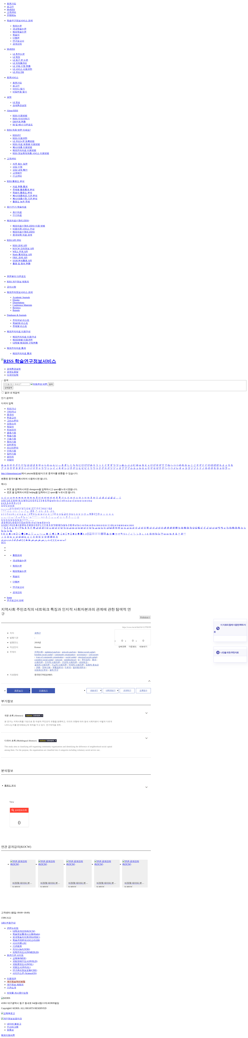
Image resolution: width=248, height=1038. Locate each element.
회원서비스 (12, 77)
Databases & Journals (16, 315)
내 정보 (16, 102)
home (9, 597)
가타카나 (11, 411)
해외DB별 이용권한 (23, 340)
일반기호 (11, 454)
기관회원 (17, 946)
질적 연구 (54, 670)
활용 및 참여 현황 (21, 263)
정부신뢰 (46, 667)
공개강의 (17, 44)
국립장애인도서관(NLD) (25, 961)
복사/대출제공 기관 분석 (25, 195)
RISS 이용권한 (20, 138)
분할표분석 (58, 667)
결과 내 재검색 (12, 392)
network (58, 660)
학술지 (16, 35)
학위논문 (17, 26)
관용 (38, 667)
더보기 (146, 713)
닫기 (3, 542)
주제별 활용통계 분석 (23, 189)
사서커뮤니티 (19, 943)
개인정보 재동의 (15, 984)
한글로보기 (145, 617)
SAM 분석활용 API (22, 260)
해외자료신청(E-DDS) (18, 220)
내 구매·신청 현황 (22, 66)
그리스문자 (12, 420)
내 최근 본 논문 (20, 60)
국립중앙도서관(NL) (23, 964)
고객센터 (11, 12)
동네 (94, 660)
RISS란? (17, 135)
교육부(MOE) (19, 958)
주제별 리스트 (20, 326)
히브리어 (11, 429)
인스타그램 (12, 1027)
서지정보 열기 (149, 681)
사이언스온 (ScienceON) (25, 973)
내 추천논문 (19, 54)
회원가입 (11, 3)
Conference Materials (22, 305)
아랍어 (10, 460)
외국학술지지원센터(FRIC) (26, 937)
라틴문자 (11, 445)
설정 (9, 97)
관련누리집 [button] (12, 928)
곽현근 (37, 633)
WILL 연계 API (20, 251)
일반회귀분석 (79, 667)
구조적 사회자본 (69, 662)
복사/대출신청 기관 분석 (25, 198)
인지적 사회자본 (52, 662)
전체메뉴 (11, 15)
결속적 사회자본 (42, 665)
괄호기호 (11, 432)
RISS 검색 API (20, 245)
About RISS (12, 110)
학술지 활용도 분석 (22, 192)
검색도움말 (12, 372)
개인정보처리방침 (16, 981)
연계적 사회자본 (76, 665)
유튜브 (10, 1030)
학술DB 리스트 (20, 323)
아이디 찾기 (19, 89)
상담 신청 (17, 167)
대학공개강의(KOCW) (24, 931)
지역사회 (38, 652)
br (79, 660)
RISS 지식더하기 (21, 118)
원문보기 (18, 691)
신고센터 (17, 176)
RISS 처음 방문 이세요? (19, 130)
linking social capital (86, 652)
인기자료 (17, 215)
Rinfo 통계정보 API (22, 254)
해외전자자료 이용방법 (24, 150)
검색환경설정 (19, 105)
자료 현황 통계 (20, 186)
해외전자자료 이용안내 (18, 331)
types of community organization (50, 657)
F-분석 (68, 667)
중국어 (10, 414)
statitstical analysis (52, 652)
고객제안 (17, 173)
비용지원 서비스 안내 (23, 229)
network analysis (69, 652)
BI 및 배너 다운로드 (23, 124)
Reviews (17, 307)
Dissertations (18, 302)
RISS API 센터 (14, 240)
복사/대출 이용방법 (22, 147)
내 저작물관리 (20, 63)
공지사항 (11, 287)
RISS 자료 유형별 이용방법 (26, 144)
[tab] (10, 785)
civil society (94, 654)
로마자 (10, 457)
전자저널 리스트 (21, 320)
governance (82, 654)
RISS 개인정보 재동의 (18, 281)
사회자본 (38, 662)
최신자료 (17, 212)
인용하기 (43, 691)
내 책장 (16, 57)
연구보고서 (18, 41)
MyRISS (11, 9)
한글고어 (11, 417)
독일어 (10, 426)
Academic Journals (21, 297)
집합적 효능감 (92, 665)
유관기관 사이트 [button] (15, 955)
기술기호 (11, 439)
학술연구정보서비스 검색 (20, 20)
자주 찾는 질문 (20, 164)
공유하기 (127, 690)
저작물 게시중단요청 (17, 993)
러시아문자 (12, 448)
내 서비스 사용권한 (22, 69)
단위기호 (11, 451)
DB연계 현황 (19, 121)
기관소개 (11, 987)
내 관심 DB (18, 72)
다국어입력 (12, 375)
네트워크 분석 (41, 670)
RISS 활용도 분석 (15, 181)
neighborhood (70, 660)
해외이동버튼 (8, 1035)
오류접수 (143, 690)
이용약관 (11, 978)
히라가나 (11, 408)
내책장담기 (111, 690)
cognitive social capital (43, 660)
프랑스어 (11, 423)
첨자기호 (11, 442)
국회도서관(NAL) (21, 967)
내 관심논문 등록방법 (23, 141)
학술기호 (11, 435)
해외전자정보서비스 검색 (20, 292)
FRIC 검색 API (20, 257)
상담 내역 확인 (20, 170)
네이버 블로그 (14, 1024)
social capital (70, 657)
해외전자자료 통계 (16, 348)
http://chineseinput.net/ (11, 473)
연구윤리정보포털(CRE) (25, 970)
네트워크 (83, 662)
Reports (16, 310)
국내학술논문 (19, 29)
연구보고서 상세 (15, 600)
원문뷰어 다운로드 (16, 276)
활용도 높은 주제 (21, 201)
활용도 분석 (10, 785)
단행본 (16, 38)
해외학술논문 (19, 32)
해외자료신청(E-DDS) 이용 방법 (29, 226)
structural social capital (87, 657)
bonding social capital (43, 654)
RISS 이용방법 (20, 115)
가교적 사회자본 (59, 665)
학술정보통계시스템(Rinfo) (26, 934)
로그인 (10, 6)
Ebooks (16, 300)
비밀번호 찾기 (20, 92)
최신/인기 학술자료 (16, 207)
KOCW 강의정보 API (23, 248)
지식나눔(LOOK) (21, 949)
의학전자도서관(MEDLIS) (26, 952)
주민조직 (86, 660)
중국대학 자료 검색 (22, 235)
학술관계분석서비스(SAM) (26, 940)
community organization (65, 654)
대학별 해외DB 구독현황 (25, 343)
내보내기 (94, 690)
